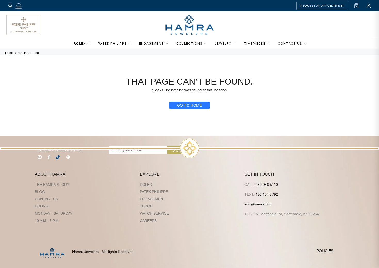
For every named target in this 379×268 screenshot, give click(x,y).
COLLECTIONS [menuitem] (189, 43)
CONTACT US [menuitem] (290, 43)
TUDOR (146, 206)
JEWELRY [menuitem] (223, 43)
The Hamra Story (52, 184)
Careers (148, 221)
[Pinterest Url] (68, 157)
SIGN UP (180, 150)
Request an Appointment (322, 5)
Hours (41, 206)
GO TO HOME (189, 105)
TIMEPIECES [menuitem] (255, 43)
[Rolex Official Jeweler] (353, 25)
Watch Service (154, 213)
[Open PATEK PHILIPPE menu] (131, 43)
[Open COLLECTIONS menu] (206, 43)
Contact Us (46, 199)
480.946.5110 (267, 184)
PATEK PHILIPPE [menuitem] (112, 43)
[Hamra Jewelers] (189, 25)
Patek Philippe (154, 192)
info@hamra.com (258, 204)
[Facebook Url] (49, 157)
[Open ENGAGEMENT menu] (168, 43)
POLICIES (325, 251)
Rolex (146, 184)
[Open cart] (356, 6)
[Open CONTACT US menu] (306, 43)
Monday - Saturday (53, 213)
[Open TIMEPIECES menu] (270, 43)
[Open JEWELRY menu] (236, 43)
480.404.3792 (266, 194)
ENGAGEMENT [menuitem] (151, 43)
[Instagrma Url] (39, 157)
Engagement (152, 199)
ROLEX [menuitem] (80, 43)
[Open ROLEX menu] (90, 43)
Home (9, 53)
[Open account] (369, 6)
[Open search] (10, 6)
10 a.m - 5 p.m (47, 221)
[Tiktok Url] (58, 157)
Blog (40, 192)
